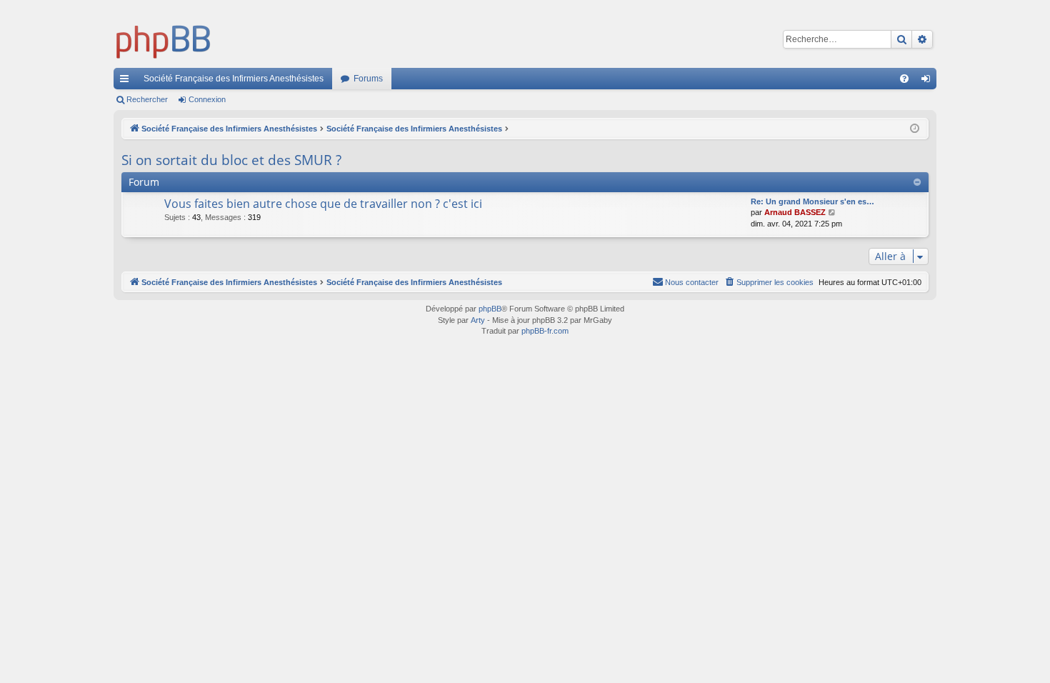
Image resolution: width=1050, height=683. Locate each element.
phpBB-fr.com (545, 330)
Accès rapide (127, 81)
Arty (478, 320)
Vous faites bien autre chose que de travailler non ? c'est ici (323, 203)
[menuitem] (904, 78)
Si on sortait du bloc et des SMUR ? (231, 160)
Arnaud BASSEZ (795, 212)
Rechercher (147, 99)
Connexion (207, 99)
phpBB (490, 308)
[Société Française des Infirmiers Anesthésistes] (164, 39)
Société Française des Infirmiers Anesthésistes (234, 79)
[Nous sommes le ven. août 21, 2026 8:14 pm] (914, 129)
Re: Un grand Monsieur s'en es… (812, 201)
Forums (368, 79)
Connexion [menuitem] (928, 81)
